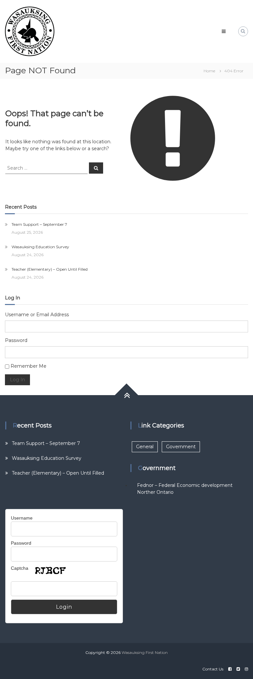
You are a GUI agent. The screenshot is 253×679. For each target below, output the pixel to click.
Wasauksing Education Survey (40, 246)
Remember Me (28, 366)
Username (22, 518)
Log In (17, 380)
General (145, 447)
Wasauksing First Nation (145, 652)
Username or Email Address (37, 315)
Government (181, 447)
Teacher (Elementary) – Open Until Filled (50, 269)
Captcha (19, 568)
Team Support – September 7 (39, 224)
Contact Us (212, 668)
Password (16, 340)
